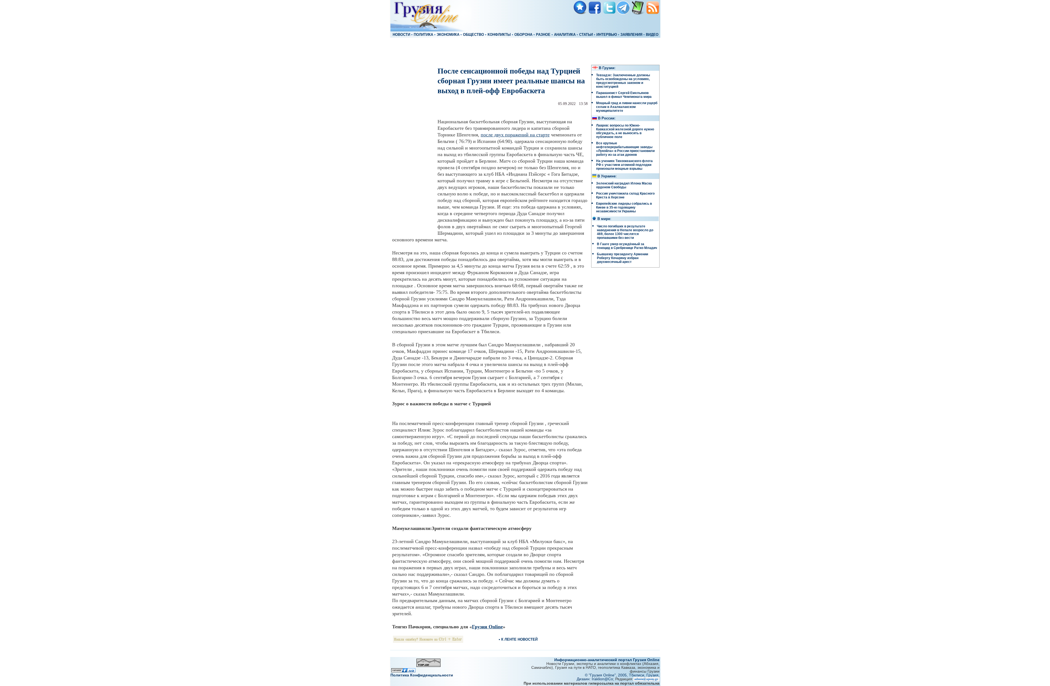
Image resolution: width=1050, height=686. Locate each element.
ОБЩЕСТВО (473, 35)
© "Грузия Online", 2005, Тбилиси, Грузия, (622, 675)
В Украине (606, 176)
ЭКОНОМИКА (448, 35)
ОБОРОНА (523, 35)
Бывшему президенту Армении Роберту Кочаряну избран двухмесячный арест (622, 258)
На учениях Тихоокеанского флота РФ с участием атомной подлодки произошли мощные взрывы (624, 165)
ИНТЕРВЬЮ (606, 35)
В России (606, 118)
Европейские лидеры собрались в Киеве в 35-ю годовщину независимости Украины (624, 207)
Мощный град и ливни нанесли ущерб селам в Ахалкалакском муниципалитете (626, 107)
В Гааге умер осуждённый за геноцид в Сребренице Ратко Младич (627, 246)
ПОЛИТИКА (423, 35)
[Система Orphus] (428, 641)
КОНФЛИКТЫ (499, 35)
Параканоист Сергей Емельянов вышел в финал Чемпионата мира (624, 95)
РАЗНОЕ (543, 35)
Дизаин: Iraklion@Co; (596, 679)
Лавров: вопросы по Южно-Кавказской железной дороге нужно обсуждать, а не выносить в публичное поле (625, 131)
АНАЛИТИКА (565, 35)
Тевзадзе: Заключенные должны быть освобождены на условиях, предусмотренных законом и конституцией (623, 81)
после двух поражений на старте (515, 134)
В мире (603, 219)
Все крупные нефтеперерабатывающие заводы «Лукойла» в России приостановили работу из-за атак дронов (625, 149)
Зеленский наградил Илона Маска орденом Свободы (624, 185)
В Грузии (606, 68)
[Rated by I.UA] (403, 671)
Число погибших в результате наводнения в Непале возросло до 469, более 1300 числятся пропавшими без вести (625, 232)
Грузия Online (487, 626)
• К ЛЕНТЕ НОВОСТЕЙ (518, 639)
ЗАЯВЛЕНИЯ (631, 35)
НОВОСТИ (401, 35)
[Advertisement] (525, 51)
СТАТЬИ (586, 35)
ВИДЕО (652, 35)
